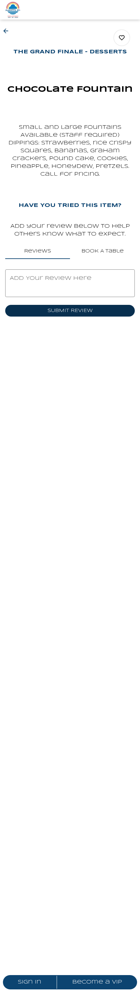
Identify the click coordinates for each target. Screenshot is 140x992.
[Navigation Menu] (131, 9)
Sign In (29, 982)
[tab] (37, 251)
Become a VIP (97, 982)
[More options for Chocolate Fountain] (122, 38)
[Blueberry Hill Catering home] (34, 10)
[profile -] (115, 9)
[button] (8, 31)
